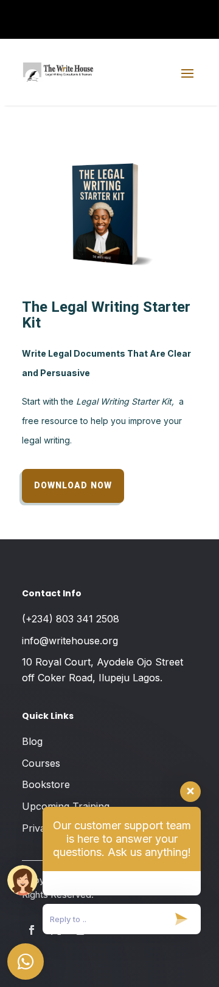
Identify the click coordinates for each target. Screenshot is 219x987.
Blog (32, 741)
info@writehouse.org (70, 641)
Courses (41, 763)
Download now (73, 485)
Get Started (169, 24)
